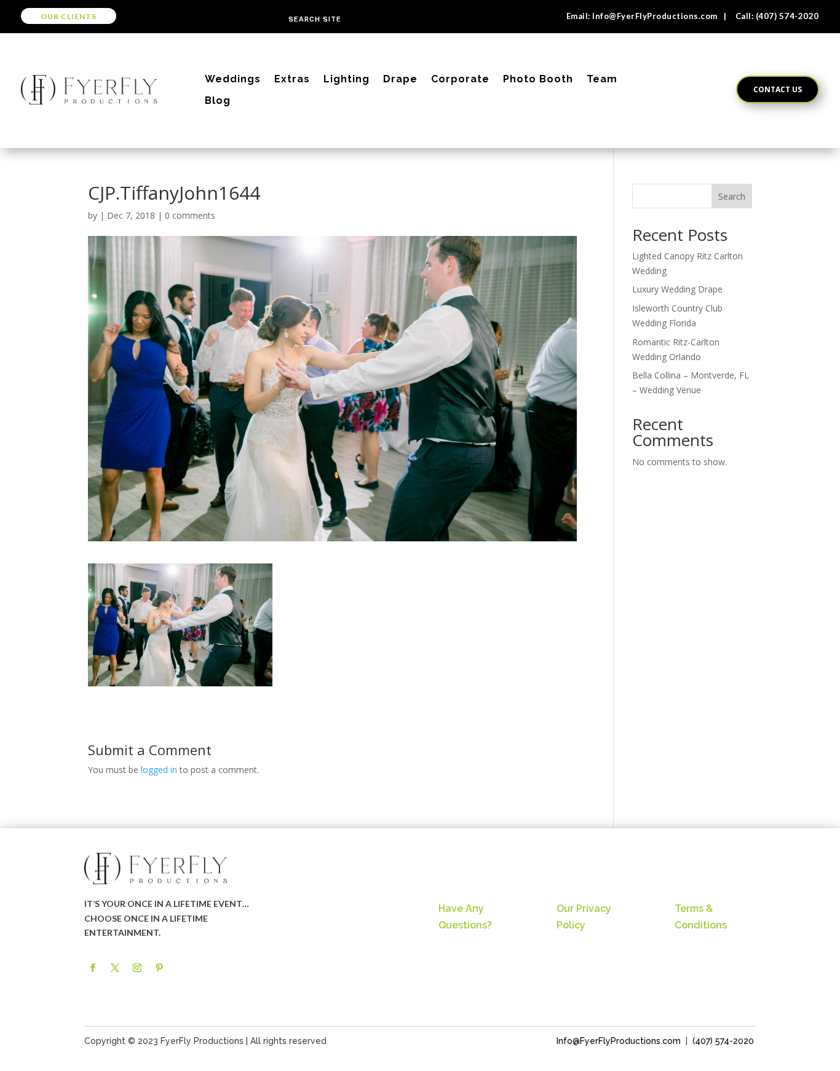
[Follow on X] (115, 967)
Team (602, 79)
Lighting (346, 79)
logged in (159, 769)
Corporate (460, 79)
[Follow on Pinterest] (159, 967)
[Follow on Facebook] (92, 967)
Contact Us (777, 89)
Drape (400, 79)
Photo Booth (538, 79)
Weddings (233, 79)
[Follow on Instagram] (137, 967)
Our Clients (69, 16)
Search (731, 196)
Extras (292, 79)
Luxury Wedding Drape (677, 289)
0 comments (190, 215)
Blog (218, 100)
